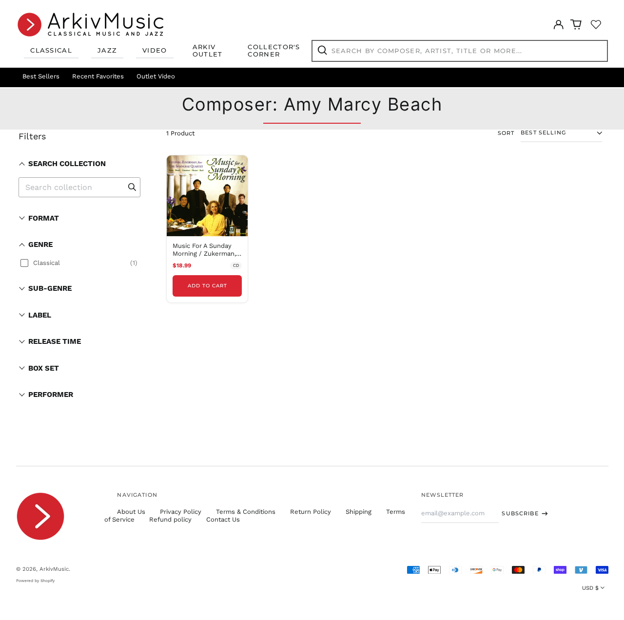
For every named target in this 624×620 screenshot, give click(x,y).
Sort (506, 133)
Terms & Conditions (245, 511)
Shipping (358, 511)
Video (154, 50)
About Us (131, 511)
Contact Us (223, 519)
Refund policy (170, 519)
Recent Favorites (98, 76)
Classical (51, 50)
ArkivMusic (54, 568)
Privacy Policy (180, 511)
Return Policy (310, 511)
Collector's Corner (274, 50)
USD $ (590, 587)
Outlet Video (155, 76)
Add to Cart (207, 285)
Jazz (107, 50)
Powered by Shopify (35, 580)
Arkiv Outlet (208, 50)
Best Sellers (40, 76)
